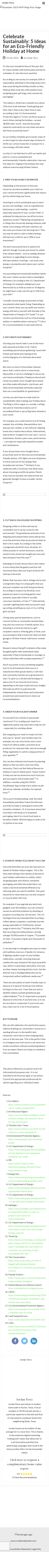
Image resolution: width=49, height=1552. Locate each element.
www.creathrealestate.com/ (23, 1540)
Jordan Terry (8, 2)
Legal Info (36, 1549)
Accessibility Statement (19, 1549)
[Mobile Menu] (43, 2)
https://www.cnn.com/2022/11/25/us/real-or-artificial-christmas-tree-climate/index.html (27, 1330)
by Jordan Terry (30, 58)
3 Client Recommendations (24, 1477)
